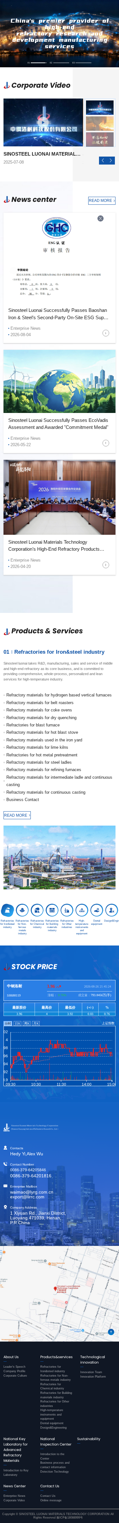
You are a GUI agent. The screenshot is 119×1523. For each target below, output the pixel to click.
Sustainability (88, 1438)
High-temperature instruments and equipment (51, 1414)
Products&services (56, 1356)
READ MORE (100, 200)
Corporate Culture (15, 1375)
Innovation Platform (93, 1376)
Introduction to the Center (52, 1456)
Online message (51, 1500)
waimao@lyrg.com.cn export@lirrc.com (31, 1194)
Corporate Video (14, 1500)
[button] (103, 161)
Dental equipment (51, 1423)
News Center (14, 1486)
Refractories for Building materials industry (56, 1395)
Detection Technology (54, 1471)
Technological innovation (92, 1359)
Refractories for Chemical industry (52, 1386)
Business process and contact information (54, 1465)
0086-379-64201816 (30, 1176)
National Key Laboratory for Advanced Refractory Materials (15, 1449)
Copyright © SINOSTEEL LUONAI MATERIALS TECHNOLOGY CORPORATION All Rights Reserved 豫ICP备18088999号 (58, 1515)
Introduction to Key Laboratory (16, 1472)
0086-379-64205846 (28, 1170)
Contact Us (49, 1486)
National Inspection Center (55, 1441)
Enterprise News (14, 1495)
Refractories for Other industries (54, 1404)
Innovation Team (91, 1372)
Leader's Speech (14, 1366)
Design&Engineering (53, 1427)
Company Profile (14, 1371)
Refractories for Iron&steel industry (52, 1369)
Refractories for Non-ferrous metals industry (55, 1378)
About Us (11, 1356)
